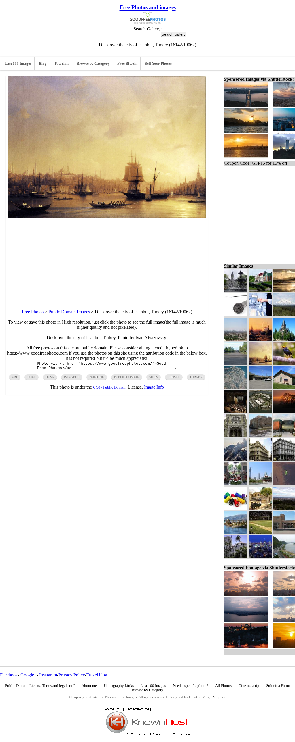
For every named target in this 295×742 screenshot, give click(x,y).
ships (153, 377)
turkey (196, 377)
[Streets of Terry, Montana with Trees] (235, 363)
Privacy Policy (71, 674)
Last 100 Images (18, 63)
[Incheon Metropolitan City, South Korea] (260, 483)
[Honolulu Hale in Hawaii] (235, 556)
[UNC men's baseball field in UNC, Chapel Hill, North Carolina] (260, 532)
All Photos (223, 686)
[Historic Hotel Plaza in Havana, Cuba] (260, 459)
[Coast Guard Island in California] (260, 411)
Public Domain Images (69, 311)
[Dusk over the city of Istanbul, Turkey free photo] (107, 216)
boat (31, 377)
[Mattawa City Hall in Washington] (260, 387)
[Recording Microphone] (235, 314)
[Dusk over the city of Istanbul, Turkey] (260, 363)
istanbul (72, 377)
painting (96, 377)
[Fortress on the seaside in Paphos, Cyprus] (260, 435)
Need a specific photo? (190, 686)
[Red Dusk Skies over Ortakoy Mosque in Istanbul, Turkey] (260, 339)
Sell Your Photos (158, 63)
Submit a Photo (278, 686)
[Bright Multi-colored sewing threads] (235, 507)
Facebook (9, 674)
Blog (43, 63)
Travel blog (96, 674)
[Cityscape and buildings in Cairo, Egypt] (235, 339)
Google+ (28, 674)
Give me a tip (249, 686)
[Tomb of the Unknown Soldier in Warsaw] (235, 483)
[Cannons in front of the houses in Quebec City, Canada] (260, 290)
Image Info (154, 387)
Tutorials (61, 63)
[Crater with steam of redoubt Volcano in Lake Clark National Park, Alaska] (235, 459)
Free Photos (33, 311)
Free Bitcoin (127, 63)
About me (89, 686)
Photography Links (119, 686)
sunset (174, 377)
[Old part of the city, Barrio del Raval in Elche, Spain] (260, 507)
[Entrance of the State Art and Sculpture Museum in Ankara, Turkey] (235, 435)
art (15, 377)
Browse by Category (93, 63)
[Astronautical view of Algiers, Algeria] (235, 387)
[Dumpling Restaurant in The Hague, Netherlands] (260, 314)
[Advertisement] (107, 258)
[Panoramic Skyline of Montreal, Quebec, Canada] (260, 556)
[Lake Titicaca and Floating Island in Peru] (235, 532)
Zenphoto (220, 697)
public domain (126, 377)
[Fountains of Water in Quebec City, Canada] (235, 290)
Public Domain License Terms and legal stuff (40, 686)
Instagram (48, 674)
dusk (50, 377)
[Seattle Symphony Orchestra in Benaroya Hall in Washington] (235, 411)
